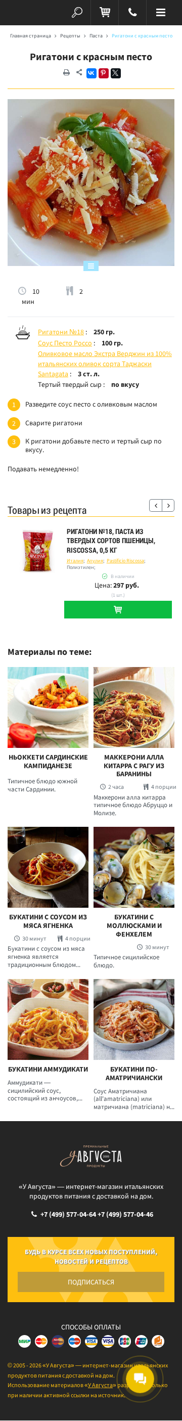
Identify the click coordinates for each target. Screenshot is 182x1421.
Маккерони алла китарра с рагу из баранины (134, 765)
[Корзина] (105, 12)
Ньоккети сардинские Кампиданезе (48, 761)
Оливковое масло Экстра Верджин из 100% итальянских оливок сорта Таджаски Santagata (105, 363)
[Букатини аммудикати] (48, 1019)
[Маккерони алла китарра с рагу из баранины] (134, 707)
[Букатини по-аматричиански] (134, 1019)
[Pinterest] (104, 73)
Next (168, 505)
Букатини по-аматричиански (134, 1073)
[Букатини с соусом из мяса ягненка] (48, 867)
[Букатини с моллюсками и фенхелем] (134, 867)
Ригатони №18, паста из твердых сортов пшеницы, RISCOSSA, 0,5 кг (111, 540)
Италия (75, 560)
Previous (155, 505)
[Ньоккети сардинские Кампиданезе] (48, 707)
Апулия (95, 560)
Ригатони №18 (61, 331)
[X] (116, 73)
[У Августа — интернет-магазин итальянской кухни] (21, 12)
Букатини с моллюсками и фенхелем (134, 925)
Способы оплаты (91, 1326)
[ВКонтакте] (91, 73)
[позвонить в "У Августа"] (132, 12)
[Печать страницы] (66, 73)
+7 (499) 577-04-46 (125, 1214)
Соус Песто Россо (65, 342)
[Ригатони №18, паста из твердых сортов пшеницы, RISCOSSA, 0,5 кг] (37, 551)
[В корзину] (118, 609)
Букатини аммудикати (48, 1069)
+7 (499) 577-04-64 (68, 1214)
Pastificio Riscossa (125, 560)
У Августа (100, 1385)
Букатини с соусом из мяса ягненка (48, 921)
